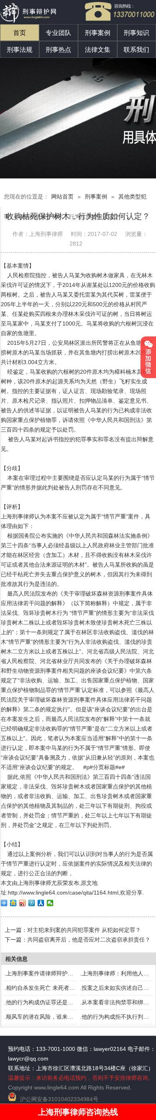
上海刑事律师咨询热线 (78, 1112)
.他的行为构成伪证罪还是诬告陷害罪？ (52, 1002)
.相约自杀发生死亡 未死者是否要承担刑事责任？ (64, 988)
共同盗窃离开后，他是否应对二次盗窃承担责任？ (88, 939)
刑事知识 (136, 32)
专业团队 (58, 32)
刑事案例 (97, 32)
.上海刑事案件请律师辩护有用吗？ (47, 973)
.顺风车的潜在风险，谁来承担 (41, 1017)
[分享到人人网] (41, 903)
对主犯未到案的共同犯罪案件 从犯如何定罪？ (84, 930)
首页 (19, 32)
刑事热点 (58, 49)
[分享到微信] (50, 903)
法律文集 (97, 49)
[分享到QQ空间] (13, 903)
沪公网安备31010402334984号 (59, 1099)
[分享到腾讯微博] (31, 903)
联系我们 (136, 49)
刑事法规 (19, 49)
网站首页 (62, 196)
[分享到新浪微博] (22, 903)
